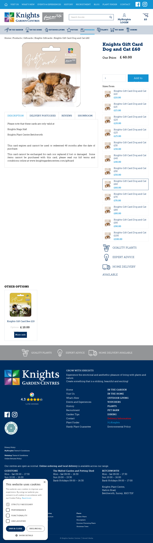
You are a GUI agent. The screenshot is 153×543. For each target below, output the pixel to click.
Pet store (43, 523)
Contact (70, 418)
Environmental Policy (119, 426)
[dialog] (25, 509)
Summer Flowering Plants (86, 523)
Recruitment (73, 410)
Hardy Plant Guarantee (78, 426)
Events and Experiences (78, 402)
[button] (25, 535)
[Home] (5, 4)
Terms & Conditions (17, 451)
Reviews (67, 115)
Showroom (85, 115)
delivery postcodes (43, 115)
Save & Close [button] (15, 528)
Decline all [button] (36, 528)
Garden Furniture (46, 517)
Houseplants (81, 520)
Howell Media (87, 538)
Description (15, 115)
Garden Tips (72, 414)
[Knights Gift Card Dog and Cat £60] (51, 75)
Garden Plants (81, 517)
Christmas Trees (82, 526)
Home (69, 389)
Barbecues (44, 520)
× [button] (44, 482)
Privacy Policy (9, 447)
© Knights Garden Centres (70, 538)
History (70, 406)
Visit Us (70, 393)
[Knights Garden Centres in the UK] (34, 17)
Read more (27, 498)
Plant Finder (72, 422)
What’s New (72, 398)
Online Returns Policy (13, 459)
